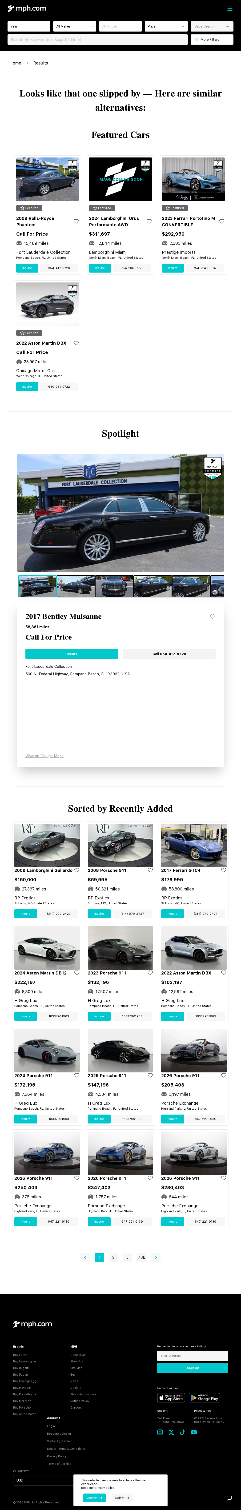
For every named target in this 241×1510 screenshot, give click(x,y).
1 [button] (99, 1257)
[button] (85, 1257)
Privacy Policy (57, 1456)
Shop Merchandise (83, 1394)
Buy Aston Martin (24, 1414)
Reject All (122, 1498)
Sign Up (193, 1368)
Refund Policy (79, 1401)
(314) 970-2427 (59, 913)
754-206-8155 (132, 268)
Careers (76, 1407)
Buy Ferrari (20, 1355)
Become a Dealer (59, 1433)
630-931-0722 (59, 386)
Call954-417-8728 (169, 654)
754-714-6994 (204, 268)
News (74, 1381)
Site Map (76, 1368)
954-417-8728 (59, 268)
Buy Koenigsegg (24, 1381)
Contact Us (78, 1355)
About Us (76, 1361)
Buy (73, 1374)
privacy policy (104, 1488)
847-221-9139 (205, 1119)
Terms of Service (59, 1464)
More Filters (210, 39)
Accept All (94, 1498)
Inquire (27, 268)
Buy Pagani (20, 1374)
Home (15, 62)
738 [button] (141, 1257)
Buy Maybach (22, 1387)
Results (40, 62)
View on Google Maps (44, 756)
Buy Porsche (22, 1407)
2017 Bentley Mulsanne (63, 616)
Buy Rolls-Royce (24, 1394)
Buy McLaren (22, 1401)
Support (162, 1410)
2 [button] (113, 1257)
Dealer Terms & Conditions (66, 1448)
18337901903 (59, 1016)
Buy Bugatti (21, 1368)
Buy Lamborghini (24, 1361)
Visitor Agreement (59, 1441)
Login (51, 1426)
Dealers (75, 1387)
